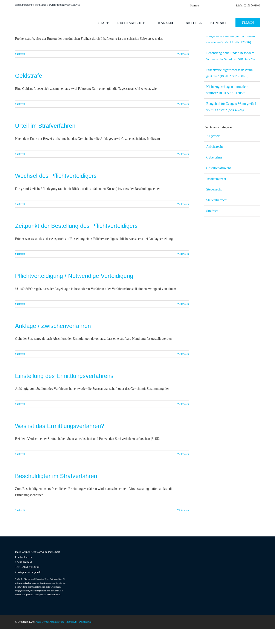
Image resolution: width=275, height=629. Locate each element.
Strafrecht (20, 53)
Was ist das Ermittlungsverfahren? (59, 426)
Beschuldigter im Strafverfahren (56, 476)
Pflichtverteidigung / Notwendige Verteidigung (74, 276)
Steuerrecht (214, 189)
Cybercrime (214, 157)
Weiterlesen (183, 53)
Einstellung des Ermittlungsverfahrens (64, 376)
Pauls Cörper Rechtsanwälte (49, 621)
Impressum (71, 621)
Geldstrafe (28, 76)
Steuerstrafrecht (216, 200)
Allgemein (213, 136)
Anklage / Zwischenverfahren (53, 326)
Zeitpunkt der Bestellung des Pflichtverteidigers (76, 226)
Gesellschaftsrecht (218, 168)
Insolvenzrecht (216, 179)
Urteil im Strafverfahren (45, 126)
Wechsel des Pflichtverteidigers (56, 176)
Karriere (194, 5)
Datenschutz (85, 621)
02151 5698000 (252, 5)
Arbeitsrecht (214, 146)
